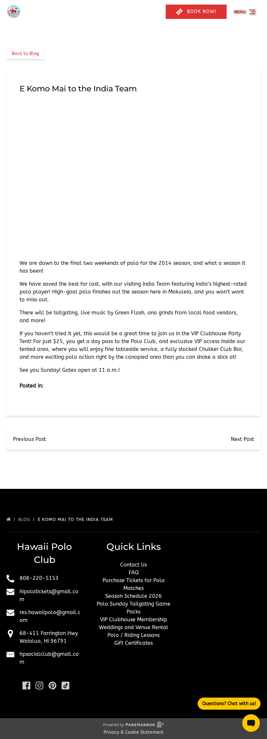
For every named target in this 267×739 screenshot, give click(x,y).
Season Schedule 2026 (133, 596)
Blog (25, 519)
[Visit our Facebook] (26, 685)
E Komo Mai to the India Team (76, 519)
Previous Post (29, 439)
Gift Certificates (133, 643)
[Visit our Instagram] (39, 685)
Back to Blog (25, 53)
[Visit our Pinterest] (52, 685)
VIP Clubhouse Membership (133, 619)
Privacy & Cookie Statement (134, 732)
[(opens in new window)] (223, 559)
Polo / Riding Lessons (133, 635)
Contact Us (133, 565)
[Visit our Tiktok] (65, 685)
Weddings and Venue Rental (133, 627)
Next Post (242, 439)
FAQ (134, 572)
